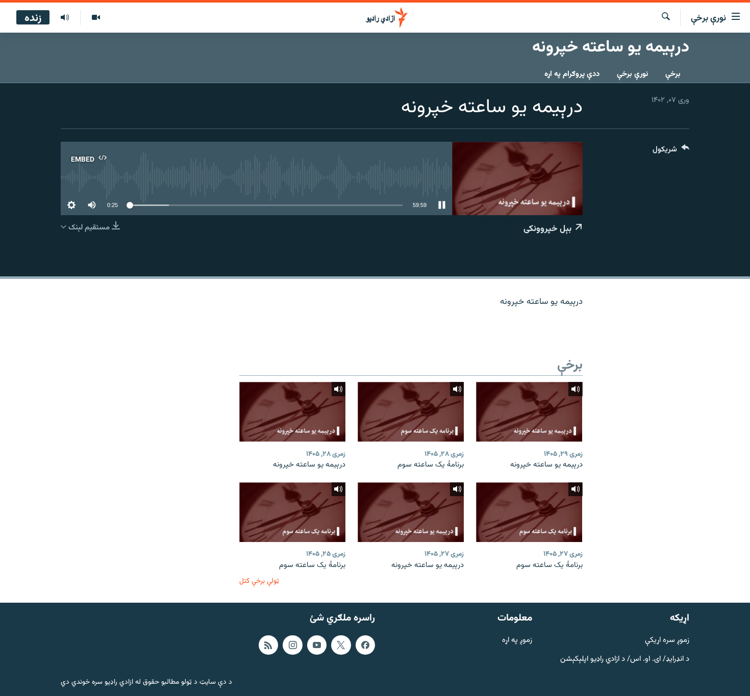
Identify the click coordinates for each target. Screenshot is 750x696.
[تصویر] (95, 17)
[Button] (671, 152)
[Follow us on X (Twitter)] (341, 645)
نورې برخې (632, 74)
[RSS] (268, 645)
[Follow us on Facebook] (365, 645)
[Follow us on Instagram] (292, 645)
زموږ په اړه (517, 640)
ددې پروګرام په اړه (571, 74)
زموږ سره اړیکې (667, 640)
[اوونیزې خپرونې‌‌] (64, 17)
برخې (673, 74)
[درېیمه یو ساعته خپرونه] (529, 412)
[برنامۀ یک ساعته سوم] (411, 412)
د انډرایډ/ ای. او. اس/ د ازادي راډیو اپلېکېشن (624, 659)
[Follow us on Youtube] (317, 645)
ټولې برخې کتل (259, 581)
